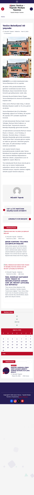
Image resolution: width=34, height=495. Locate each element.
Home (3, 16)
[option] (17, 371)
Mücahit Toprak (9, 31)
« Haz (3, 353)
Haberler (17, 31)
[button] (28, 362)
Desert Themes (23, 397)
